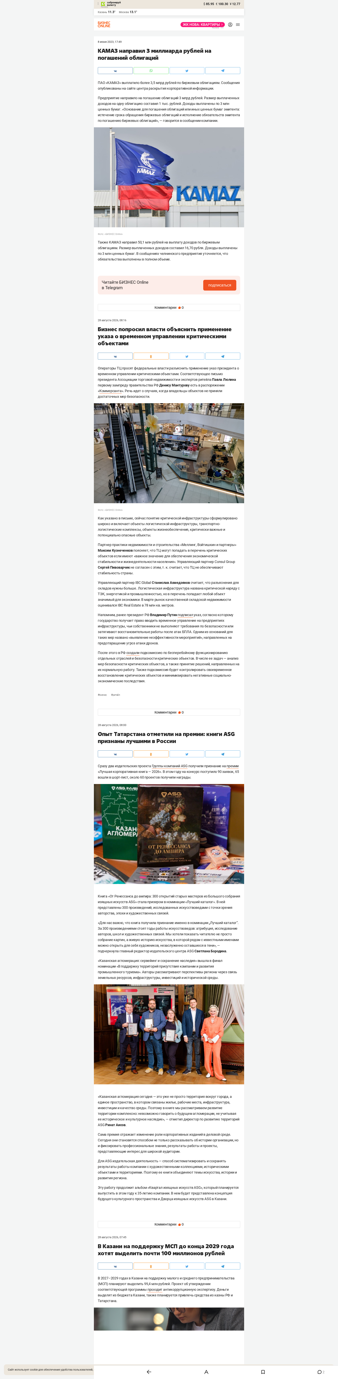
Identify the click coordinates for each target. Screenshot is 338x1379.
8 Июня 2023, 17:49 (110, 41)
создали (133, 653)
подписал (185, 615)
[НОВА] (201, 24)
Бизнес (102, 695)
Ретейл (115, 695)
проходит (154, 1289)
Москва (124, 12)
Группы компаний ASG (170, 766)
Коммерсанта (110, 391)
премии (233, 766)
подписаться (219, 285)
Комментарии (169, 308)
